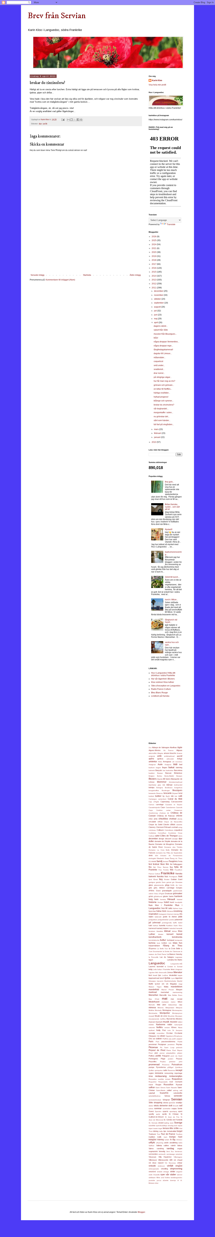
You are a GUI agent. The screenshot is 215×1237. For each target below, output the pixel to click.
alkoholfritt (153, 753)
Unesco (179, 1140)
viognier (179, 1172)
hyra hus (152, 911)
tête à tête (174, 1128)
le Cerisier (169, 966)
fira (150, 867)
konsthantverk (155, 937)
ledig (150, 969)
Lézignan (178, 969)
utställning (173, 1143)
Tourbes (179, 1134)
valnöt (173, 1145)
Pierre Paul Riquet (174, 1050)
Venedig (162, 1151)
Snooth (176, 1106)
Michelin (152, 1005)
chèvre (179, 816)
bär (176, 796)
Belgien (152, 776)
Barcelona (178, 770)
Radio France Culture (161, 689)
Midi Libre (161, 1005)
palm (174, 1039)
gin (173, 882)
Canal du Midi (175, 799)
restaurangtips (175, 1076)
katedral (172, 928)
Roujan (158, 1085)
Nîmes (174, 1027)
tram (165, 1137)
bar (164, 770)
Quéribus (178, 1067)
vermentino (153, 1154)
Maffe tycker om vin (158, 984)
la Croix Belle (174, 948)
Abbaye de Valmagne (160, 747)
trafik (159, 1137)
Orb (150, 1039)
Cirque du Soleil (155, 824)
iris (181, 914)
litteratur (178, 972)
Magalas (173, 984)
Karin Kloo (157, 80)
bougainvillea (154, 790)
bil (164, 779)
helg (151, 899)
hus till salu (166, 908)
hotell (166, 902)
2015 (154, 272)
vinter (172, 1171)
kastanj (159, 928)
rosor (151, 1085)
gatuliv (158, 882)
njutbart (152, 1030)
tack (175, 1125)
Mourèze (171, 1016)
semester (178, 1096)
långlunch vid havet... (171, 621)
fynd (150, 879)
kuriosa (152, 943)
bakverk (152, 770)
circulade (152, 822)
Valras (179, 1145)
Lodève (165, 975)
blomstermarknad (175, 782)
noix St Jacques (174, 1030)
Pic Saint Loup (167, 1047)
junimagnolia (167, 923)
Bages (164, 767)
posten (170, 1059)
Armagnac (167, 762)
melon (173, 1002)
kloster (160, 934)
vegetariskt (153, 1151)
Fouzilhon (178, 870)
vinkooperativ (154, 1169)
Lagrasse (178, 957)
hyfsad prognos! (161, 397)
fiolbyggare (177, 864)
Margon (179, 990)
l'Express (152, 948)
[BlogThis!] (71, 119)
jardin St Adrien (170, 917)
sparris (165, 1111)
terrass (166, 1128)
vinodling (164, 1169)
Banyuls (158, 770)
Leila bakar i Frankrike (161, 969)
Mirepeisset (169, 1008)
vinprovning (176, 1168)
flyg (171, 867)
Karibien (169, 925)
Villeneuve (153, 1160)
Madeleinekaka (170, 981)
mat (164, 998)
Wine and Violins (163, 1177)
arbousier (170, 759)
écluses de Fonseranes (171, 855)
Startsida (87, 275)
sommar (158, 1108)
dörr (156, 855)
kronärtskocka (154, 940)
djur (40, 124)
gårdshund (158, 896)
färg (161, 879)
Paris (151, 1041)
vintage (166, 1172)
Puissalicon (177, 1064)
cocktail (174, 827)
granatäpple (167, 891)
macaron (160, 981)
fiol (171, 864)
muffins (163, 1019)
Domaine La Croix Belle (159, 850)
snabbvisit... (159, 369)
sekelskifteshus (154, 1096)
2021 (154, 248)
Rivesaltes (153, 1079)
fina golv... (169, 482)
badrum (152, 767)
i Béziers (169, 911)
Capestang (165, 802)
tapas (180, 1125)
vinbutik (152, 1166)
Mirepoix (179, 1008)
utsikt (166, 1143)
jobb (180, 917)
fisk (154, 867)
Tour (158, 1134)
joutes (171, 920)
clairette (179, 825)
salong (175, 1090)
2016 (154, 268)
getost (168, 882)
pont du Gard (176, 1056)
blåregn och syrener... (163, 401)
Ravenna (171, 1070)
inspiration (153, 914)
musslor (173, 1022)
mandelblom (176, 986)
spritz (158, 1114)
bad (180, 764)
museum (158, 1022)
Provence (165, 1065)
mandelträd (154, 989)
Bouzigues (177, 790)
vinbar (179, 1163)
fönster (166, 879)
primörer (172, 1062)
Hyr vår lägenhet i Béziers (163, 679)
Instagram (162, 914)
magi (180, 984)
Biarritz (160, 779)
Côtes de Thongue (169, 836)
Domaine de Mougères (164, 844)
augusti (157, 307)
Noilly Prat (161, 1030)
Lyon (173, 978)
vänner (179, 1175)
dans (180, 836)
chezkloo (163, 818)
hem (156, 899)
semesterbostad (155, 1100)
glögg (167, 885)
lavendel (160, 966)
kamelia (162, 925)
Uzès (180, 1143)
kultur (163, 940)
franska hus (162, 876)
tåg (174, 1139)
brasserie (152, 793)
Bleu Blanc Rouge (159, 692)
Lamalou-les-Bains (174, 960)
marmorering (177, 992)
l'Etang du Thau (172, 945)
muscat (152, 1022)
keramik (179, 928)
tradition (152, 1137)
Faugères (173, 861)
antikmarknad (169, 756)
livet (150, 975)
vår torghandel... (161, 408)
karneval (152, 928)
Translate (171, 224)
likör (156, 972)
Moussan (178, 1016)
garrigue (152, 882)
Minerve (161, 1008)
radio (165, 1070)
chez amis (153, 819)
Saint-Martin (160, 1090)
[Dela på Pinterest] (81, 119)
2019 (154, 256)
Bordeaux (169, 787)
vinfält (170, 1165)
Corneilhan (162, 833)
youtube (152, 1180)
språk (45, 124)
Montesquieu (177, 1010)
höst (164, 911)
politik (158, 1056)
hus (151, 905)
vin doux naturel (156, 1163)
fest (150, 864)
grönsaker (177, 893)
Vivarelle (156, 1175)
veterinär (179, 1154)
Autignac (168, 764)
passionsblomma (168, 1042)
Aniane (179, 753)
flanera (165, 867)
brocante (168, 793)
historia (152, 902)
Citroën (166, 824)
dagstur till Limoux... (163, 353)
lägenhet (178, 978)
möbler (151, 1025)
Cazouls (179, 807)
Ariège (179, 759)
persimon (171, 1044)
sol (180, 1105)
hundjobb (178, 902)
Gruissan (168, 893)
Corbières (152, 833)
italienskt (158, 917)
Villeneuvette (163, 1160)
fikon (162, 864)
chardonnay (153, 813)
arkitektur (153, 761)
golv (150, 888)
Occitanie (178, 1033)
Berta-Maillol (169, 776)
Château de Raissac (166, 816)
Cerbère (159, 810)
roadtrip (161, 1079)
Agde (179, 747)
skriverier (163, 1105)
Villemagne (178, 1157)
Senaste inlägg (37, 275)
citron (172, 824)
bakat (171, 767)
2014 (154, 276)
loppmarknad (154, 978)
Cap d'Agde (154, 802)
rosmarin (178, 1082)
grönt (151, 896)
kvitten (164, 943)
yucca (159, 1180)
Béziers (153, 778)
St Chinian (174, 1114)
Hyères (175, 908)
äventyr (173, 1180)
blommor (161, 781)
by (164, 796)
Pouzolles (153, 1062)
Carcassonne (176, 802)
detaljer (175, 839)
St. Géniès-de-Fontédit (173, 1120)
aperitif (179, 756)
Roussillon (168, 1084)
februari (158, 433)
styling (166, 1123)
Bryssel (175, 793)
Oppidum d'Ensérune (174, 1036)
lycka (167, 978)
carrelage (160, 804)
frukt (180, 876)
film (167, 864)
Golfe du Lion (176, 885)
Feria (180, 861)
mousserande (154, 1019)
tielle (161, 1131)
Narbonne (160, 1024)
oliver (162, 1036)
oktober (157, 299)
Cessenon (178, 810)
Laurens (152, 966)
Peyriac (179, 1044)
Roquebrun (177, 1079)
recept (179, 1070)
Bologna (159, 787)
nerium (167, 1027)
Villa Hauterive (165, 1157)
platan (179, 1053)
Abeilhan (173, 747)
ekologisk (152, 858)
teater (155, 1128)
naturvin (152, 1027)
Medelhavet (154, 1002)
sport (180, 1111)
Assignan (152, 764)
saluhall (152, 1093)
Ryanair (179, 1085)
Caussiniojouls (154, 807)
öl (178, 1180)
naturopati (178, 1025)
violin (151, 1175)
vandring (160, 1149)
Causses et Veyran (173, 804)
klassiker (160, 931)
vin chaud (178, 1160)
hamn (171, 896)
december (159, 291)
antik (159, 756)
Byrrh (168, 796)
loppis (180, 975)
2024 (154, 244)
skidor (151, 1106)
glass (151, 885)
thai (180, 1128)
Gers (163, 882)
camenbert (162, 799)
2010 (154, 442)
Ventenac (178, 1151)
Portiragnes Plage (157, 1059)
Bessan (179, 776)
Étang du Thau (176, 858)
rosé (171, 1082)
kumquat (170, 940)
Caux (163, 807)
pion (156, 1053)
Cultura (151, 836)
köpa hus (177, 943)
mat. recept (176, 999)
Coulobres (172, 833)
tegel (160, 1128)
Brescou (159, 793)
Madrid (179, 981)
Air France (168, 750)
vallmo (166, 1145)
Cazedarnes (170, 807)
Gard (180, 879)
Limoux (170, 972)
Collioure (160, 830)
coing (180, 827)
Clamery (152, 827)
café (180, 796)
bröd (180, 793)
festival (156, 864)
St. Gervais (153, 1123)
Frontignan (173, 876)
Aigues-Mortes (155, 750)
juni (156, 315)
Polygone (166, 1056)
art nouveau (177, 762)
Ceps (151, 810)
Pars (157, 1042)
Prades (163, 1062)
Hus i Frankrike (164, 905)
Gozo (158, 891)
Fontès (166, 870)
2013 (154, 280)
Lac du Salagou (167, 957)
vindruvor (161, 1166)
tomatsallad (171, 1131)
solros (151, 1108)
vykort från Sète (161, 330)
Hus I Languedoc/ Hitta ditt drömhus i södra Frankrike (163, 674)
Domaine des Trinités (173, 847)
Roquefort (152, 1082)
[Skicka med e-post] (68, 119)
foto (171, 870)
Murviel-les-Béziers (174, 1019)
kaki (150, 925)
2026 (154, 236)
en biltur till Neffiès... (163, 389)
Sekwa (167, 1096)
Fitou (159, 867)
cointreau (152, 830)
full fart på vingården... (164, 424)
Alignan (179, 750)
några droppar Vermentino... (166, 341)
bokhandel (178, 785)
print (180, 1062)
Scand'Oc (164, 1093)
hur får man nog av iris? (164, 381)
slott (170, 1105)
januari (157, 437)
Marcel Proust (167, 990)
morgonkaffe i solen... (163, 412)
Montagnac (166, 1010)
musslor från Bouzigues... (165, 334)
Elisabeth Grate (163, 858)
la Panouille (153, 957)
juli (155, 311)
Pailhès (165, 1039)
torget (179, 1131)
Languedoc (157, 963)
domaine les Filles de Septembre (169, 853)
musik (166, 1021)
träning (160, 1139)
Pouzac (179, 1059)
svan (172, 1123)
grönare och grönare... (164, 385)
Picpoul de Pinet (157, 1050)
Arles (160, 762)
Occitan (169, 1033)
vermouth (162, 1154)
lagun (151, 960)
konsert (170, 934)
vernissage (170, 1154)
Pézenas (153, 1047)
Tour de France (168, 1134)
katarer (166, 928)
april (156, 322)
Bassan (168, 773)
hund (172, 902)
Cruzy (180, 833)
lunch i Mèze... (171, 599)
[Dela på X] (74, 119)
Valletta (159, 1145)
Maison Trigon (155, 987)
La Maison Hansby (174, 954)
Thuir (151, 1131)
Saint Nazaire (171, 1087)
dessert (168, 839)
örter (156, 1183)
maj (156, 318)
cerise (168, 810)
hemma (163, 899)
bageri (158, 767)
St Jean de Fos (172, 1117)
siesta (165, 1103)
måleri (180, 1022)
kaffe (175, 923)
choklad (172, 819)
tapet (151, 1128)
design (161, 839)
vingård (178, 1166)
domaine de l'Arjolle (162, 841)
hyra (180, 908)
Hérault (171, 899)
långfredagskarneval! (163, 349)
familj (159, 861)
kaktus (155, 925)
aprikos (160, 759)
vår (167, 1174)
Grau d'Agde (159, 893)
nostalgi (152, 1033)
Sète (151, 1102)
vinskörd (152, 1172)
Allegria (160, 753)
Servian (176, 1099)
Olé (158, 1036)
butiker (158, 796)
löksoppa (152, 981)
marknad (153, 992)
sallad (169, 1090)
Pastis (180, 1042)
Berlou (159, 776)
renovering (168, 1073)
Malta (166, 987)
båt (172, 796)
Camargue (153, 799)
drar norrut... (159, 373)
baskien (152, 773)
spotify (151, 1114)
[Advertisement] (85, 249)
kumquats (178, 940)
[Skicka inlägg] (63, 119)
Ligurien (152, 972)
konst (179, 934)
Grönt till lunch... (172, 577)
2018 (154, 260)
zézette (165, 1180)
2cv (150, 747)
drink (151, 855)
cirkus (160, 822)
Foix (160, 870)
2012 (154, 283)
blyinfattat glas (155, 785)
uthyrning (159, 1143)
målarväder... (159, 357)
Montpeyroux (177, 1013)
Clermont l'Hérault (163, 827)
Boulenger (166, 790)
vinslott (159, 1172)
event (154, 861)
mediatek (165, 1002)
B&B (175, 764)
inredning (178, 911)
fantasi (165, 861)
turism (167, 1140)
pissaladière (171, 1053)
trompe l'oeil (175, 1137)
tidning (155, 1131)
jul (150, 922)
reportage (178, 1073)
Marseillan (153, 995)
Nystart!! (168, 529)
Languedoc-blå (176, 964)
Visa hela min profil (157, 85)
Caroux (151, 804)
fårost (155, 879)
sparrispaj (173, 1111)
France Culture (154, 874)
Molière (151, 1010)
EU (150, 861)
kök (170, 943)
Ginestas (178, 882)
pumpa (151, 1067)
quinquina (158, 1070)
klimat (167, 931)
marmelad (165, 992)
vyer (162, 1174)
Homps (160, 902)
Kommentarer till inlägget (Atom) (60, 280)
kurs (158, 943)
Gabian (174, 879)
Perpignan (162, 1044)
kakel (180, 923)
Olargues (152, 1036)
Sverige (178, 1122)
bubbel (151, 796)
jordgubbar (153, 920)
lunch (162, 978)
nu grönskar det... (161, 416)
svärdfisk (152, 1125)
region (151, 1073)
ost (154, 1039)
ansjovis (152, 756)
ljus (159, 975)
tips (164, 1131)
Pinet (151, 1053)
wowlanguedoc (176, 1177)
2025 (154, 240)
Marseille (163, 995)
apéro (151, 759)
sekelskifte (178, 1093)
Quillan (151, 1070)
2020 (154, 252)
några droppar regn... (163, 346)
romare (167, 1079)
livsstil (155, 975)
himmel (179, 899)
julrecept (156, 922)
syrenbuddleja (161, 1125)
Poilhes (152, 1056)
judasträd (178, 920)
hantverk (178, 896)
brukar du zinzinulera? (164, 405)
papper (179, 1039)
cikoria (179, 819)
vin (171, 1159)
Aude (160, 764)
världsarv (152, 1177)
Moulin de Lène (161, 1016)
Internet (170, 914)
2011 (154, 287)
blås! (156, 338)
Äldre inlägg (135, 275)
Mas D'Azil (154, 999)
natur (169, 1024)
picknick (179, 1047)
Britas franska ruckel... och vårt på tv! (172, 506)
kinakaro (152, 931)
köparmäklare (154, 946)
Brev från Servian (57, 15)
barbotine (169, 770)
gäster (165, 896)
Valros (151, 1149)
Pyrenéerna (161, 1067)
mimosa (152, 1007)
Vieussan (152, 1157)
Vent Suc (170, 1151)
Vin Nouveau (170, 1163)
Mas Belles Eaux (175, 995)
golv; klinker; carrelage (164, 888)
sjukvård (172, 1103)
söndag (171, 1125)
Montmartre (153, 1013)
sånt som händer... (162, 420)
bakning (179, 767)
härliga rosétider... (162, 393)
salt (181, 1090)
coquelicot (158, 361)
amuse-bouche (170, 753)
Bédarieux (178, 773)
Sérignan (166, 1100)
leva (172, 969)
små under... (159, 365)
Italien (151, 917)
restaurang (161, 1076)
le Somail (178, 966)
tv (171, 1139)
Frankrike (168, 873)
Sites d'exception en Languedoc (165, 686)
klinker (174, 931)
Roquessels (162, 1082)
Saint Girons (160, 1087)
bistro (168, 779)
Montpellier (165, 1013)
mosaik (151, 1016)
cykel (157, 836)
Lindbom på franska (160, 696)
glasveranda (159, 885)
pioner (162, 1053)
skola (156, 1105)
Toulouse (152, 1134)
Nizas (180, 1027)
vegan (179, 1149)
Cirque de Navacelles (173, 822)
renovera (159, 1073)
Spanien (158, 1111)
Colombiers (169, 830)
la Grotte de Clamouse (171, 951)
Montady (158, 1010)
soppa (174, 1108)
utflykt (152, 1142)
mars (156, 429)
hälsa (158, 911)
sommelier (166, 1108)
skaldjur (179, 1103)
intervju (176, 914)
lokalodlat (173, 975)
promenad (154, 1064)
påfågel (170, 1067)
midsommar (172, 1005)
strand (160, 1123)
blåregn (169, 785)
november (159, 295)
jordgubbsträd (163, 920)
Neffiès (159, 1027)
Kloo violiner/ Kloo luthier (162, 682)
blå (164, 785)
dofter (151, 841)
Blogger (141, 1212)
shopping (158, 1102)
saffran (152, 1087)
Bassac (160, 773)
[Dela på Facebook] (78, 119)
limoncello (163, 972)
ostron (159, 1038)
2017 (154, 264)
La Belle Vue (162, 948)
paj (170, 1039)
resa (151, 1076)
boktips (152, 787)
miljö (180, 1005)
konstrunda (177, 937)
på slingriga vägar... (162, 377)
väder (173, 1174)
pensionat (153, 1044)
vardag (170, 1148)
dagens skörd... (161, 326)
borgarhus (178, 787)
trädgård (152, 1139)
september (159, 303)
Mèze (180, 1002)
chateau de (164, 813)
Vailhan (151, 1145)
